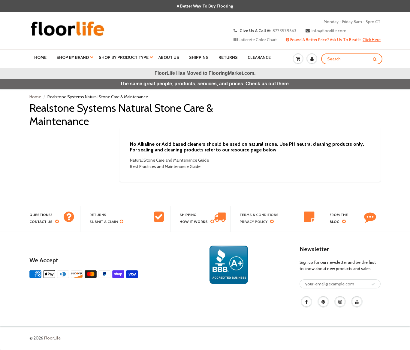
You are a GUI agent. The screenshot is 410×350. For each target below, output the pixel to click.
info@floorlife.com (329, 30)
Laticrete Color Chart (257, 39)
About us (168, 57)
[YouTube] (356, 301)
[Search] (374, 59)
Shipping (199, 57)
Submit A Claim (103, 221)
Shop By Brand (72, 57)
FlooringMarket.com (231, 73)
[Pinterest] (323, 301)
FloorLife (52, 338)
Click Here (372, 39)
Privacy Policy (253, 221)
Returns (228, 57)
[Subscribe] (373, 284)
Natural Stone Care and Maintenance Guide (169, 160)
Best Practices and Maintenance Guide (165, 166)
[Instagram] (340, 301)
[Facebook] (306, 301)
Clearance (259, 57)
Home (40, 57)
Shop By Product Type (124, 57)
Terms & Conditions (259, 214)
